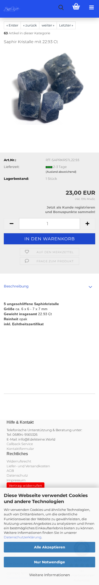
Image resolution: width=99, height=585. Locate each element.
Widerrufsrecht (19, 461)
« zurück (30, 25)
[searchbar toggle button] (61, 7)
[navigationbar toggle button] (91, 7)
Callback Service (20, 444)
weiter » (48, 25)
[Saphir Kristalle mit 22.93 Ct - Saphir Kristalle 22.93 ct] (49, 87)
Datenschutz (17, 475)
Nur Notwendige (49, 562)
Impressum (16, 480)
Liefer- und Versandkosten (28, 466)
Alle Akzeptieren (49, 547)
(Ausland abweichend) (61, 171)
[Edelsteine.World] (10, 9)
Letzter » (66, 25)
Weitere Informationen (49, 575)
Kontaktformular (20, 449)
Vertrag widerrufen (25, 485)
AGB (10, 471)
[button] (11, 223)
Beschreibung (16, 286)
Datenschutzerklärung (22, 537)
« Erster (12, 25)
